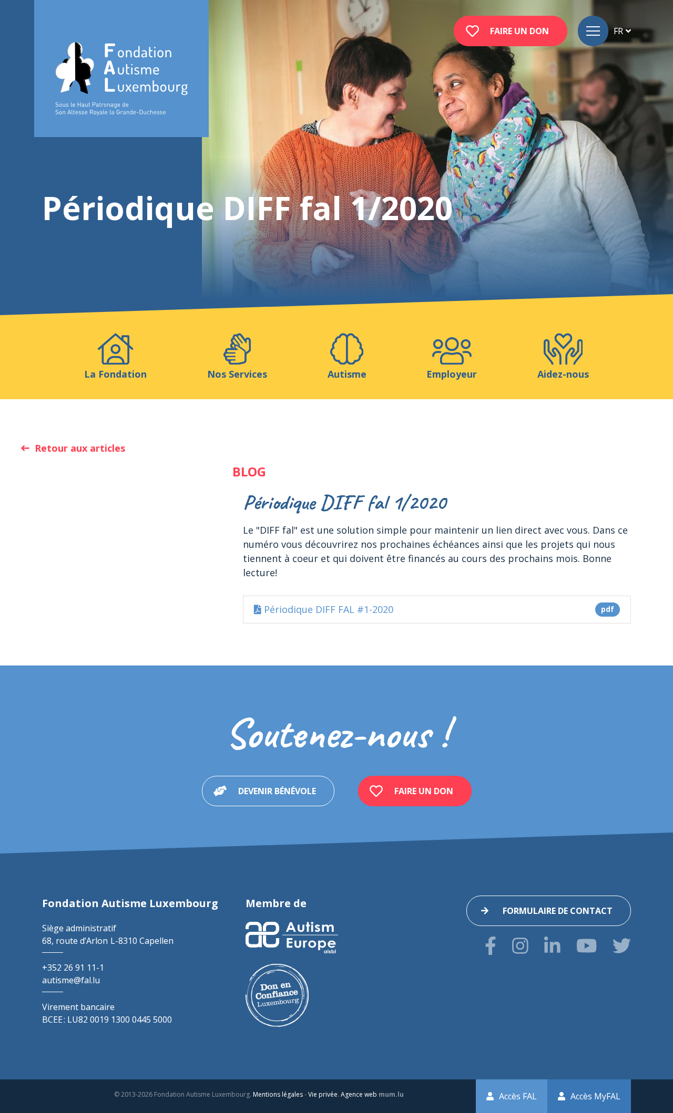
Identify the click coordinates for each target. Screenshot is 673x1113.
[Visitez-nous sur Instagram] (520, 946)
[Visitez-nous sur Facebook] (490, 946)
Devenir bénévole (277, 791)
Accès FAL (518, 1096)
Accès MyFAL (595, 1096)
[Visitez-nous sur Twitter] (622, 946)
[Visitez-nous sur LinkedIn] (552, 946)
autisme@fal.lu (71, 980)
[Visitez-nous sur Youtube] (586, 946)
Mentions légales (278, 1094)
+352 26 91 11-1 (73, 967)
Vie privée (323, 1094)
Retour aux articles (80, 448)
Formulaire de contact (558, 911)
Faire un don (519, 31)
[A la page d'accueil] (121, 79)
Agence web (359, 1094)
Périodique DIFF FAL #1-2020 (437, 609)
